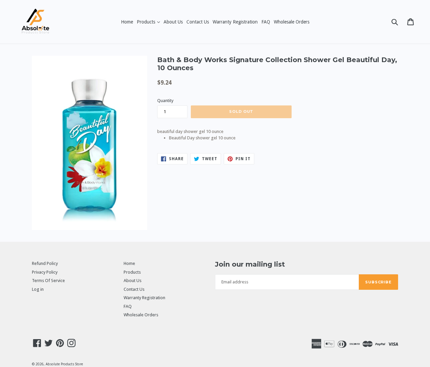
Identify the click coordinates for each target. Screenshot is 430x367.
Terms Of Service (48, 280)
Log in (38, 289)
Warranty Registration (235, 22)
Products (149, 22)
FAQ (265, 22)
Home (127, 22)
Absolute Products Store (64, 364)
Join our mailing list (250, 264)
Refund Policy (45, 263)
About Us (173, 22)
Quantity (165, 100)
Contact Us (197, 22)
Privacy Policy (44, 272)
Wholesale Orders (291, 22)
